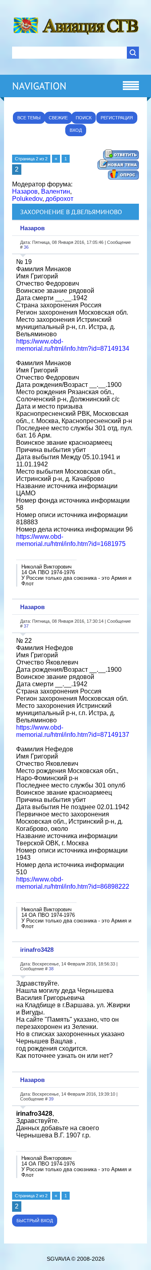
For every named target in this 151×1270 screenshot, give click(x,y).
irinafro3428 (37, 949)
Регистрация (117, 117)
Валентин (55, 191)
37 (26, 626)
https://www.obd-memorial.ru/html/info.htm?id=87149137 (72, 731)
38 (51, 968)
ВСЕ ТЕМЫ (29, 117)
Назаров (25, 191)
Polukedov (27, 198)
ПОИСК (83, 117)
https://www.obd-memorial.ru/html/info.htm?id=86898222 (72, 883)
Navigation (39, 86)
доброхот (59, 198)
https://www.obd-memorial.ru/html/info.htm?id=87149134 (72, 345)
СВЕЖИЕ (58, 117)
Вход (76, 130)
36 (26, 247)
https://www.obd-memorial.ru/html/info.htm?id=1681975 (71, 540)
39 (51, 1098)
